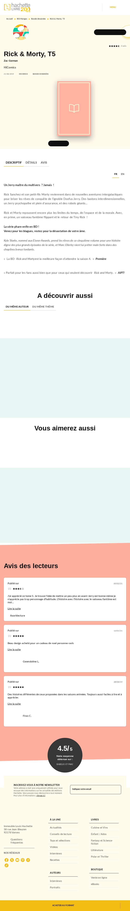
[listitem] (6, 860)
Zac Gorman (11, 61)
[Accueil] (17, 7)
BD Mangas (22, 19)
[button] (110, 32)
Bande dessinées (38, 19)
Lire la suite (14, 608)
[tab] (14, 163)
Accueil (9, 19)
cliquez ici (40, 796)
